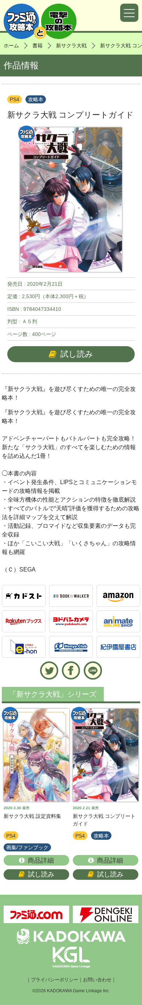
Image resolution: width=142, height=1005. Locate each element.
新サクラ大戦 (71, 45)
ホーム (11, 45)
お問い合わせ (97, 979)
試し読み (76, 354)
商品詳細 (41, 860)
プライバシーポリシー (54, 979)
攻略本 (35, 99)
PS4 (14, 99)
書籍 (37, 45)
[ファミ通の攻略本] (36, 755)
